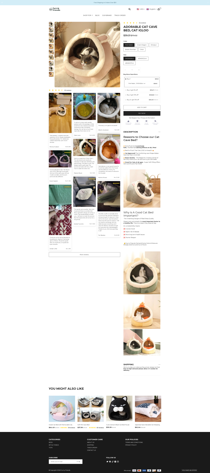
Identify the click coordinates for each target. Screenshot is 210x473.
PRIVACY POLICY (130, 445)
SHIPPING (90, 445)
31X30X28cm (129, 58)
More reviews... (84, 254)
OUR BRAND (107, 15)
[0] (158, 9)
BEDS (51, 442)
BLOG (97, 15)
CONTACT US (91, 450)
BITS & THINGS (54, 445)
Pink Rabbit (129, 45)
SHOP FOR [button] (87, 15)
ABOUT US (90, 442)
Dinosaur (154, 45)
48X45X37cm (129, 63)
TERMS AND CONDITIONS (134, 442)
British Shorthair (130, 49)
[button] (2, 2)
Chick (142, 49)
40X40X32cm (142, 58)
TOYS (50, 447)
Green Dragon (142, 45)
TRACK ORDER (120, 15)
